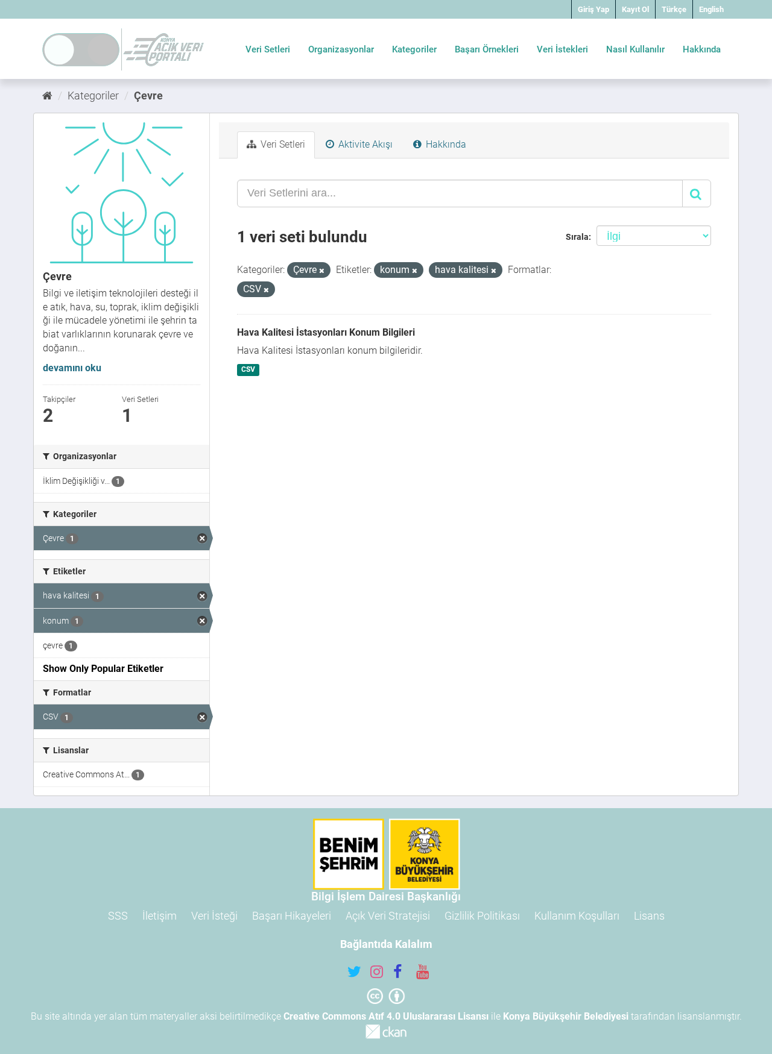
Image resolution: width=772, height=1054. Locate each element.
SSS (118, 915)
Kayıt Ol (635, 9)
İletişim (159, 915)
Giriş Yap (593, 9)
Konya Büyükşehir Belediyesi (565, 1016)
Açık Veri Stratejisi (388, 915)
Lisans (649, 915)
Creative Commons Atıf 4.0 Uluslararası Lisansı (386, 1016)
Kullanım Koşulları (576, 915)
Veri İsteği (214, 915)
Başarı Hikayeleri (291, 915)
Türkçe (674, 9)
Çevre (148, 95)
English (711, 9)
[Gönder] (696, 193)
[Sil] (321, 271)
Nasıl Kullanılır (635, 49)
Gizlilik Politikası (482, 915)
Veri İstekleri (562, 49)
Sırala (577, 237)
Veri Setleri (267, 49)
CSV (248, 369)
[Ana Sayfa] (47, 95)
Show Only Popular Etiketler (103, 668)
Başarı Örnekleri (487, 49)
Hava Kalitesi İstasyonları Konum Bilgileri (326, 332)
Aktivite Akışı (364, 144)
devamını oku (72, 368)
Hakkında (702, 49)
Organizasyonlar (341, 49)
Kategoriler (414, 49)
